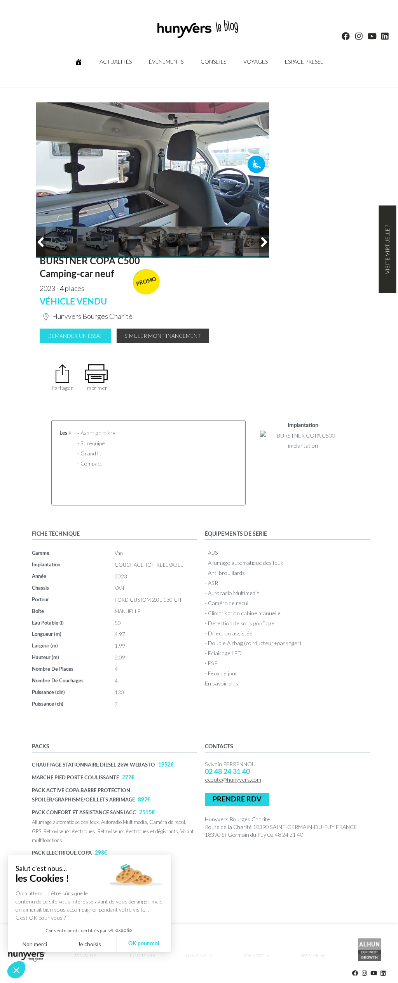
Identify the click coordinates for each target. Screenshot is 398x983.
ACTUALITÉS (116, 61)
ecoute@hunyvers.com (233, 779)
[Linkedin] (385, 36)
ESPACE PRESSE (304, 61)
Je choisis (89, 944)
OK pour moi (143, 944)
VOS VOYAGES (256, 956)
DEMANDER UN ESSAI (74, 335)
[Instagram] (358, 36)
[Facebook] (346, 36)
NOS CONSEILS (199, 956)
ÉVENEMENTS (142, 956)
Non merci (35, 944)
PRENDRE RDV (237, 799)
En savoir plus (221, 683)
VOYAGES (255, 61)
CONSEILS (213, 61)
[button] (16, 970)
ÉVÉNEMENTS (166, 61)
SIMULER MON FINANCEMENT (162, 335)
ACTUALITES (85, 956)
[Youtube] (372, 36)
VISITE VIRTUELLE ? (387, 249)
